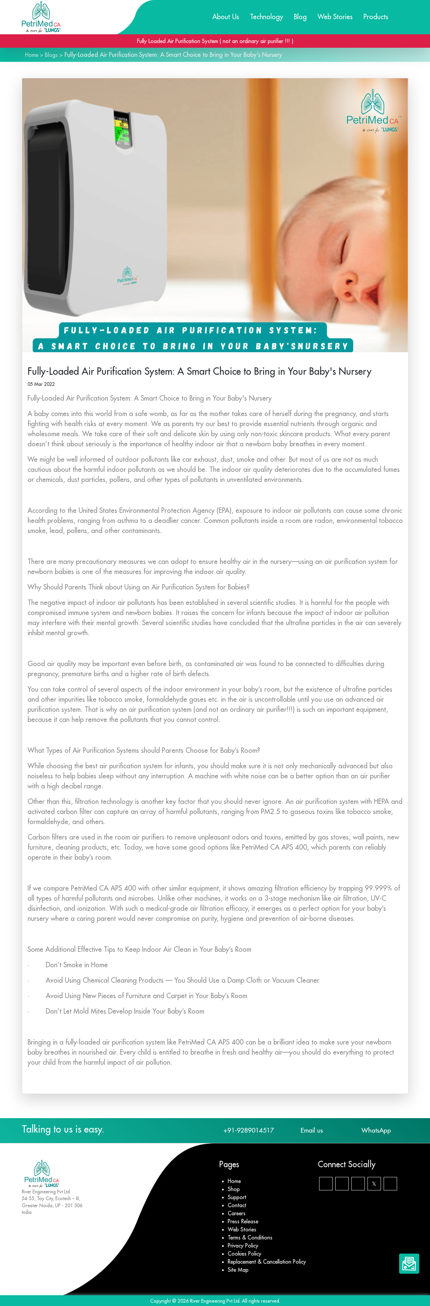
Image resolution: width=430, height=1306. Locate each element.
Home (31, 54)
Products (375, 16)
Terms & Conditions (250, 1237)
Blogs (51, 54)
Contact (237, 1205)
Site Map (238, 1269)
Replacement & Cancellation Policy (267, 1261)
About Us (225, 16)
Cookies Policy (244, 1253)
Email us (312, 1130)
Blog (300, 16)
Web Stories (335, 16)
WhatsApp (376, 1130)
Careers (237, 1213)
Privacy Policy (243, 1245)
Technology (266, 16)
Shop (234, 1189)
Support (237, 1197)
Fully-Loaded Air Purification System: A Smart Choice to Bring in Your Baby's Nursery (173, 54)
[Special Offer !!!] (409, 1264)
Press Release (243, 1221)
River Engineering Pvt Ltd (215, 1301)
